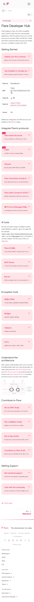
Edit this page (8, 503)
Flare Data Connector (11, 372)
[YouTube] (9, 540)
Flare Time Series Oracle (23, 369)
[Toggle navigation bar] (4, 4)
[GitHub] (5, 540)
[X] (21, 540)
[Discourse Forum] (29, 540)
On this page (7, 21)
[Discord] (17, 540)
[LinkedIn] (13, 540)
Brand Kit (13, 533)
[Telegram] (25, 540)
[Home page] (3, 10)
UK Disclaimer (18, 536)
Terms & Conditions (24, 533)
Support (6, 533)
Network (14, 122)
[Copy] (11, 93)
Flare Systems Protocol (17, 374)
